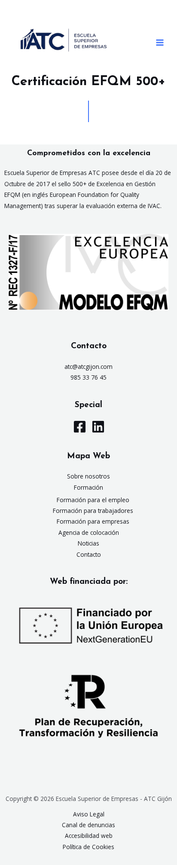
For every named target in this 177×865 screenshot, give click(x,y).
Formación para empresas (93, 521)
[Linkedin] (98, 426)
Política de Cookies (88, 847)
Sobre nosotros (88, 476)
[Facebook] (79, 426)
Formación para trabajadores (93, 510)
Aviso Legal (88, 814)
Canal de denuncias (88, 825)
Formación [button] (88, 487)
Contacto (88, 554)
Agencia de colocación (88, 532)
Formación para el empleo (93, 500)
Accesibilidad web (89, 835)
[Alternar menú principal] (160, 43)
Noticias (88, 543)
